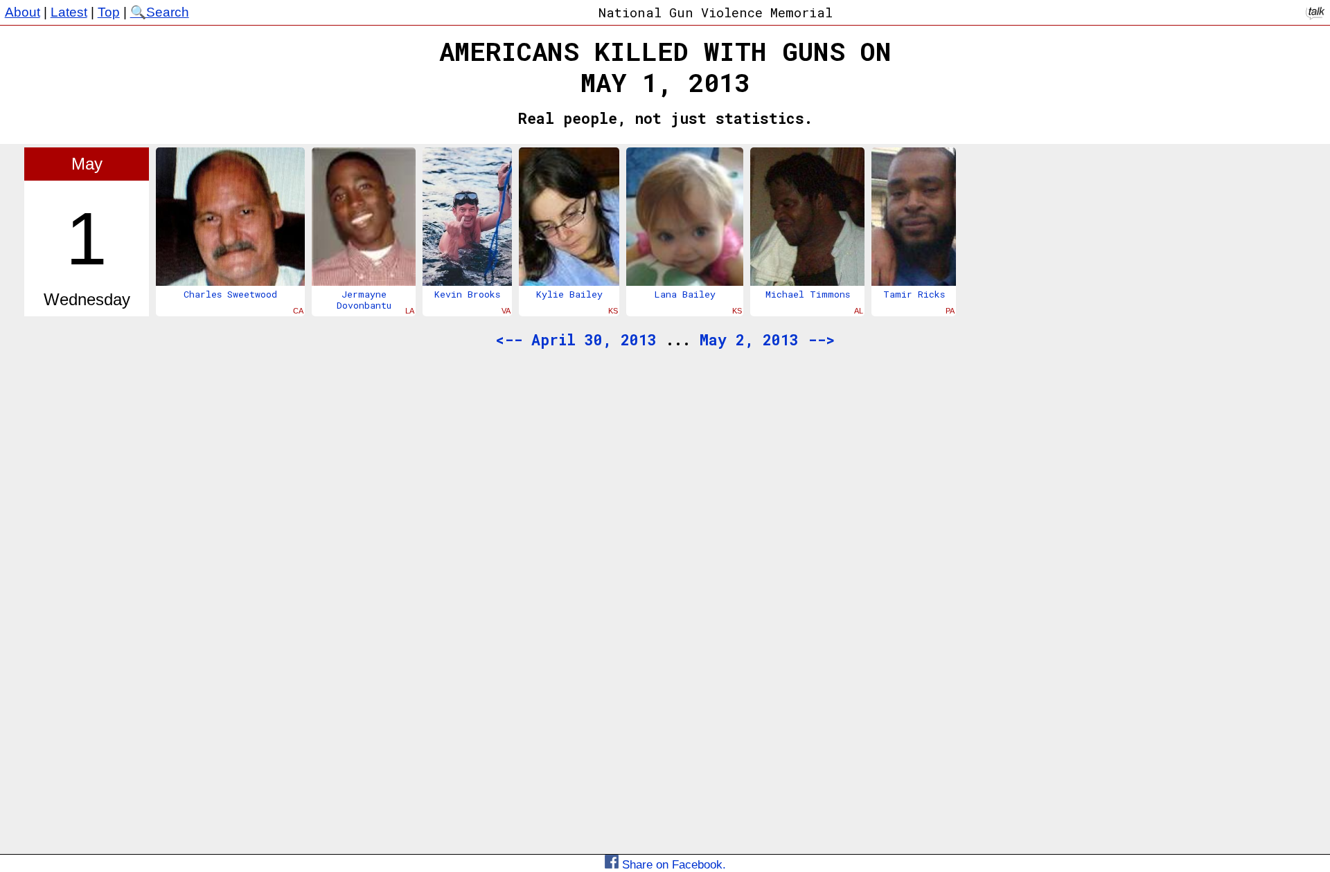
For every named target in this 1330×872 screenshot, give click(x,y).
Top (109, 12)
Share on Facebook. (672, 864)
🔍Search (159, 12)
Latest (69, 12)
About (22, 12)
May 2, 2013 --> (767, 339)
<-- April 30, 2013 (576, 339)
